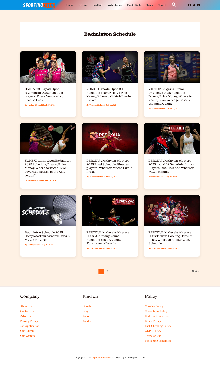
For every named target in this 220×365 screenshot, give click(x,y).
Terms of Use (153, 335)
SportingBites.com (101, 357)
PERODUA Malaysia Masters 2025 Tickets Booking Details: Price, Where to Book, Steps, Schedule (170, 237)
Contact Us (27, 311)
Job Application (29, 325)
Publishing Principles (158, 340)
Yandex (87, 321)
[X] (194, 5)
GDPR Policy (153, 330)
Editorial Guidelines (157, 316)
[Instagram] (198, 5)
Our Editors (27, 330)
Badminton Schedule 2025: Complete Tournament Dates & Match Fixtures (47, 236)
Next (196, 271)
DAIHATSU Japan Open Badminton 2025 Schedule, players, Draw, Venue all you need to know (45, 94)
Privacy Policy (29, 321)
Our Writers (27, 335)
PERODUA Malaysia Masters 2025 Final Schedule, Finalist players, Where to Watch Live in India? (109, 166)
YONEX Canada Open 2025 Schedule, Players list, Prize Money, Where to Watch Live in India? (109, 94)
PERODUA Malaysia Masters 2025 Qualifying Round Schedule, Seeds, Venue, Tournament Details (108, 237)
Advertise (26, 316)
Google (87, 306)
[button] (174, 5)
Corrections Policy (156, 311)
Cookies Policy (154, 306)
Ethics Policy (153, 321)
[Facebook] (189, 5)
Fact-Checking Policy (158, 325)
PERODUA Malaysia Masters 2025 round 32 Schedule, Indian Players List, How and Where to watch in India (171, 166)
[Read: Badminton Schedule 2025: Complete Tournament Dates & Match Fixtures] (48, 210)
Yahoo (86, 316)
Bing (85, 311)
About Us (26, 306)
